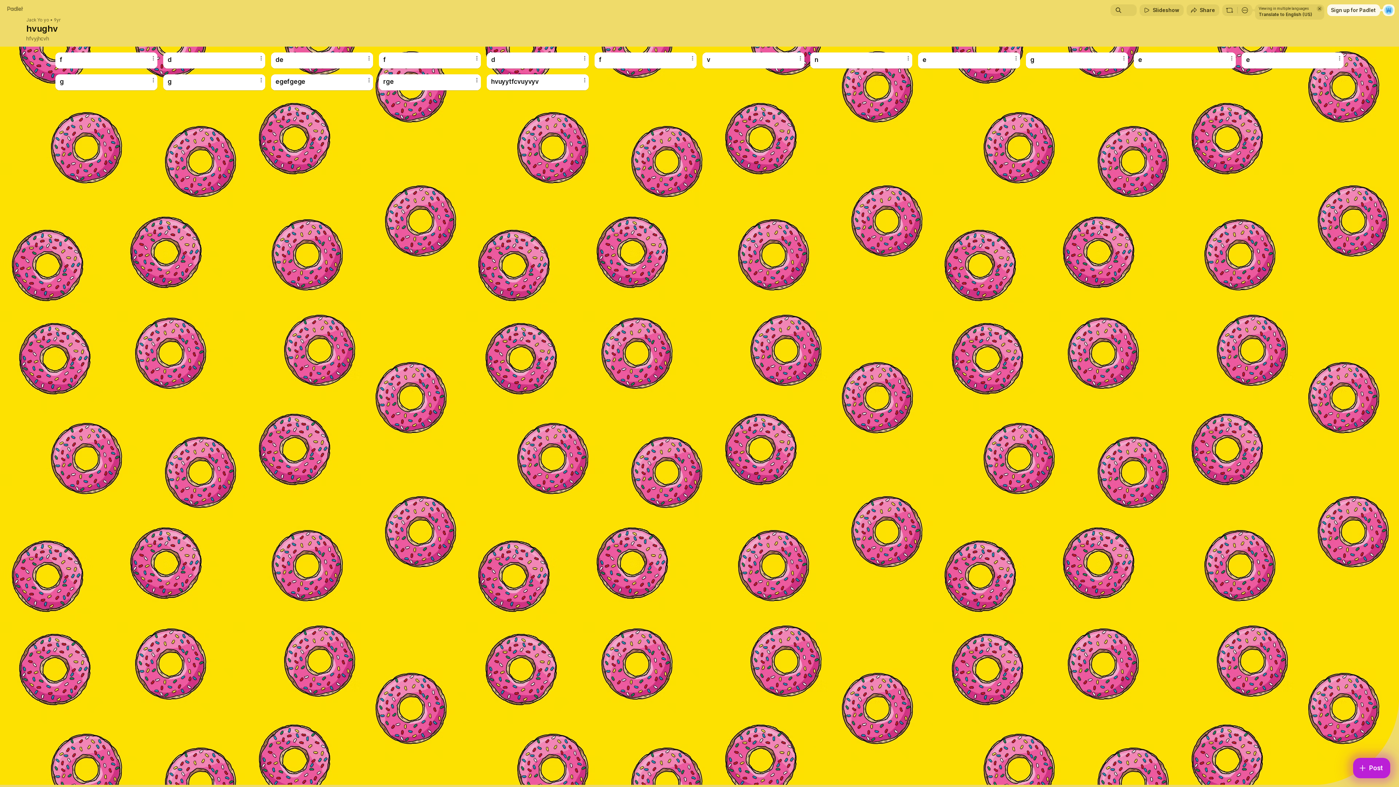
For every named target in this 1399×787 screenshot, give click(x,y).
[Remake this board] (1229, 10)
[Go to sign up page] (1389, 10)
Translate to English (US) (1285, 14)
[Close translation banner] (1319, 9)
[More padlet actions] (1245, 10)
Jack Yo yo (37, 20)
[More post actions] (153, 58)
